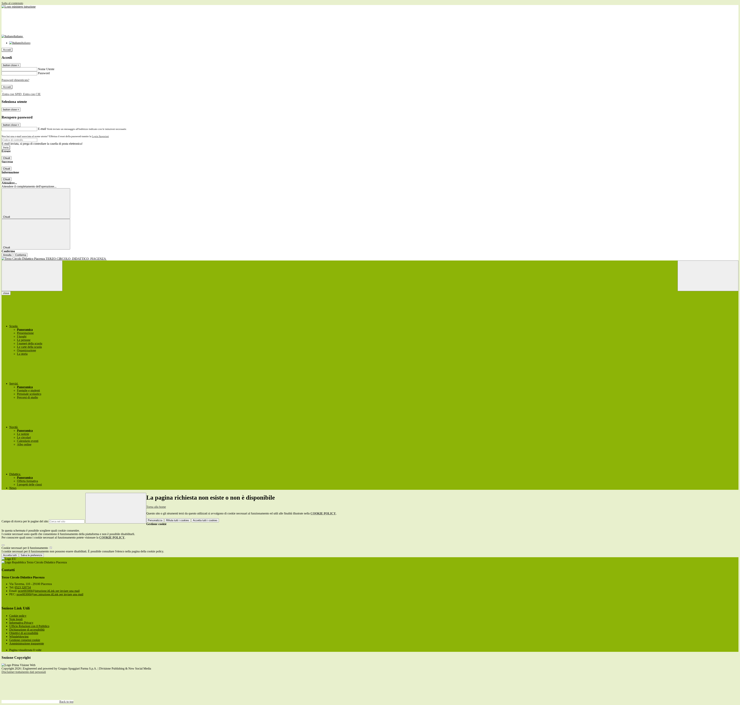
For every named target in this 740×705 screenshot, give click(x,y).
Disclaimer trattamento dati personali (24, 672)
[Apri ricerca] (708, 275)
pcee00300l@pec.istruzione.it (50, 594)
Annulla (7, 255)
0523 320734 (23, 587)
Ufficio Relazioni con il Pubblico (29, 626)
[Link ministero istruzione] (19, 6)
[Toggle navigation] (32, 275)
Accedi (7, 49)
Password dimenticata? (15, 80)
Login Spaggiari (100, 136)
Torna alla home (156, 506)
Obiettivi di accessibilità (23, 633)
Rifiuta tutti (177, 520)
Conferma (20, 255)
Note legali (16, 619)
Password (44, 73)
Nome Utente (46, 69)
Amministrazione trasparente (26, 643)
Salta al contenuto (12, 3)
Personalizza (155, 520)
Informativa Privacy (21, 622)
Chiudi (6, 158)
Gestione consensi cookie (24, 640)
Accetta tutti (205, 520)
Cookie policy (17, 615)
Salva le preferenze (31, 555)
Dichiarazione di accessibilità (27, 629)
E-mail (42, 128)
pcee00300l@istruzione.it (49, 590)
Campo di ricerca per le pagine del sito (25, 521)
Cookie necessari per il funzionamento (25, 548)
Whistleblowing (19, 636)
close (6, 293)
